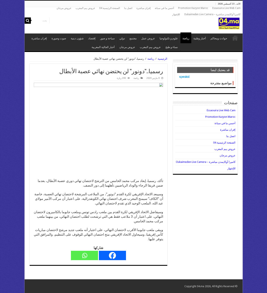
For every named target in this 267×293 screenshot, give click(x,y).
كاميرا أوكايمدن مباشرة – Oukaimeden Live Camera (212, 14)
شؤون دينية (77, 38)
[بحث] (28, 20)
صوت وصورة (59, 38)
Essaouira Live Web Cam (226, 8)
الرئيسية (235, 37)
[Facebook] (112, 255)
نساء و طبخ (171, 47)
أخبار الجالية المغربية (103, 47)
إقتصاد (92, 38)
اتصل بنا (128, 8)
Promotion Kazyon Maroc (193, 8)
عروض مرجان (64, 8)
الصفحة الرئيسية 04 (109, 8)
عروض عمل (148, 38)
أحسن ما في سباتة (164, 8)
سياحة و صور (107, 38)
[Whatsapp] (84, 255)
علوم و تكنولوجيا (169, 38)
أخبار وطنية (199, 38)
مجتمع (133, 38)
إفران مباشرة (143, 8)
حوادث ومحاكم (218, 38)
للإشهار (176, 14)
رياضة (186, 38)
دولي (122, 38)
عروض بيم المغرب (85, 8)
